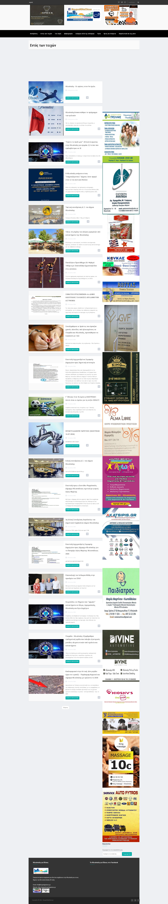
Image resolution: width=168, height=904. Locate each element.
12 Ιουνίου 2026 (71, 681)
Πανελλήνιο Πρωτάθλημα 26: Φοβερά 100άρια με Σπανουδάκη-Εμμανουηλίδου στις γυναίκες (81, 266)
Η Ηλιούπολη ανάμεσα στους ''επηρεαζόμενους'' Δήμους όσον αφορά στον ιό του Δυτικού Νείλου (81, 176)
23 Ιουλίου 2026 (71, 304)
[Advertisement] (65, 65)
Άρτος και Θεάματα (110, 34)
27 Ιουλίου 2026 (71, 152)
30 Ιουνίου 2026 (71, 526)
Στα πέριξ (58, 34)
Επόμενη (65, 707)
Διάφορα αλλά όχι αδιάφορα (85, 34)
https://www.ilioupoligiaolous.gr (47, 884)
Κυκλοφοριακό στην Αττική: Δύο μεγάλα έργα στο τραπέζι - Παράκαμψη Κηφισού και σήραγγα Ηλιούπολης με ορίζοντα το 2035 (83, 674)
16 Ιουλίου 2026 (71, 438)
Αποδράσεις (34, 34)
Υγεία (99, 34)
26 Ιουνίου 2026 (71, 582)
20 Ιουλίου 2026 (71, 366)
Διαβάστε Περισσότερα (72, 98)
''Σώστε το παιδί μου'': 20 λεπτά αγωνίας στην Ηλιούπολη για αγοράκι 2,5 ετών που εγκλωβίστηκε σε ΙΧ (82, 145)
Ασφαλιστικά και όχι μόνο (127, 34)
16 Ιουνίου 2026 (71, 612)
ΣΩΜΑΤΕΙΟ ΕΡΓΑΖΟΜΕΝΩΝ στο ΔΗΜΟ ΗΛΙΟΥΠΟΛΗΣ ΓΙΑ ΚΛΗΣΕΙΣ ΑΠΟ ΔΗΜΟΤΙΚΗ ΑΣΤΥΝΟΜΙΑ (82, 297)
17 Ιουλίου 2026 (71, 404)
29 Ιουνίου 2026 (71, 557)
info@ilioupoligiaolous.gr (43, 881)
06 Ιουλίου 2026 (71, 468)
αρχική (31, 2)
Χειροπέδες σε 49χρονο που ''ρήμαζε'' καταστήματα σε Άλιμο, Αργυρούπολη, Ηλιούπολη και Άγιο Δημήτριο (80, 605)
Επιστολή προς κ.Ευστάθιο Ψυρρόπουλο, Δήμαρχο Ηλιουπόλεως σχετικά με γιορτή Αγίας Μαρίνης (82, 488)
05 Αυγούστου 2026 (72, 90)
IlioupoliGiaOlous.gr (48, 897)
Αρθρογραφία (68, 34)
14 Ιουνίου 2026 (71, 649)
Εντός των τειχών (46, 34)
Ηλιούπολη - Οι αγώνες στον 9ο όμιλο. (81, 86)
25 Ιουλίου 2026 (71, 272)
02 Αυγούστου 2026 (72, 119)
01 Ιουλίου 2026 (71, 495)
